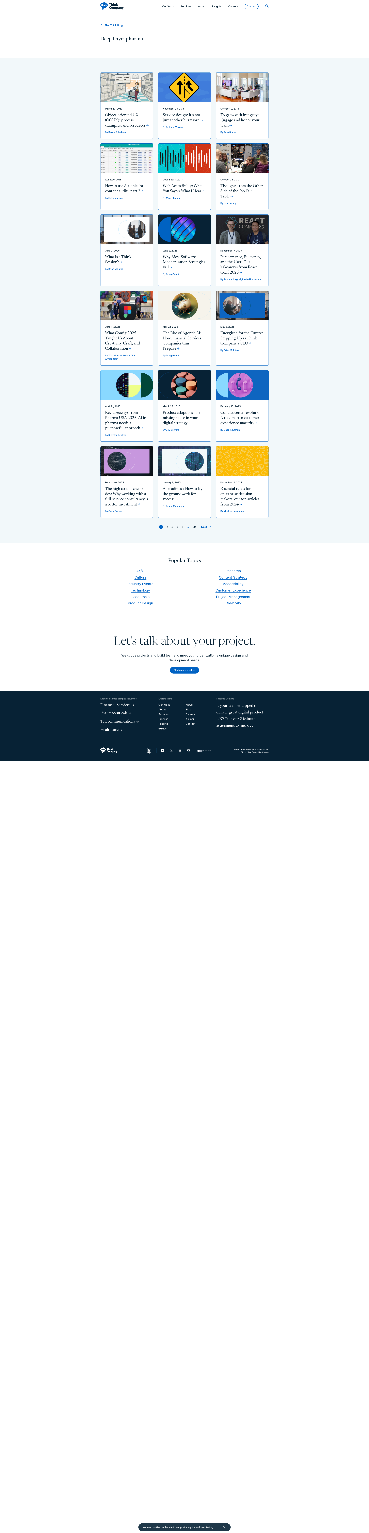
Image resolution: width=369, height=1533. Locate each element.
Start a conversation (184, 670)
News (189, 704)
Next (204, 527)
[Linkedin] (162, 750)
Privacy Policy (246, 752)
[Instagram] (180, 750)
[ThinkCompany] (112, 6)
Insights (217, 6)
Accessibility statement (260, 752)
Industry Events (140, 584)
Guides (162, 728)
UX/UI (140, 571)
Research (233, 571)
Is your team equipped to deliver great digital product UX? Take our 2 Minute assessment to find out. (239, 716)
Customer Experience (233, 590)
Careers (233, 6)
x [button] (224, 1527)
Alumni (190, 719)
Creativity (233, 603)
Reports (163, 723)
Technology (140, 590)
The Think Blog (113, 25)
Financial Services (115, 705)
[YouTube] (188, 750)
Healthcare (109, 730)
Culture (140, 577)
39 (194, 526)
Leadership (140, 597)
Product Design (140, 603)
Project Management (233, 597)
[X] (171, 750)
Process (163, 719)
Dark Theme (207, 751)
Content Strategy (233, 577)
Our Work (168, 6)
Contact (252, 6)
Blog (188, 709)
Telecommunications (117, 722)
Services (186, 6)
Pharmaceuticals (113, 713)
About (202, 6)
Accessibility (233, 584)
